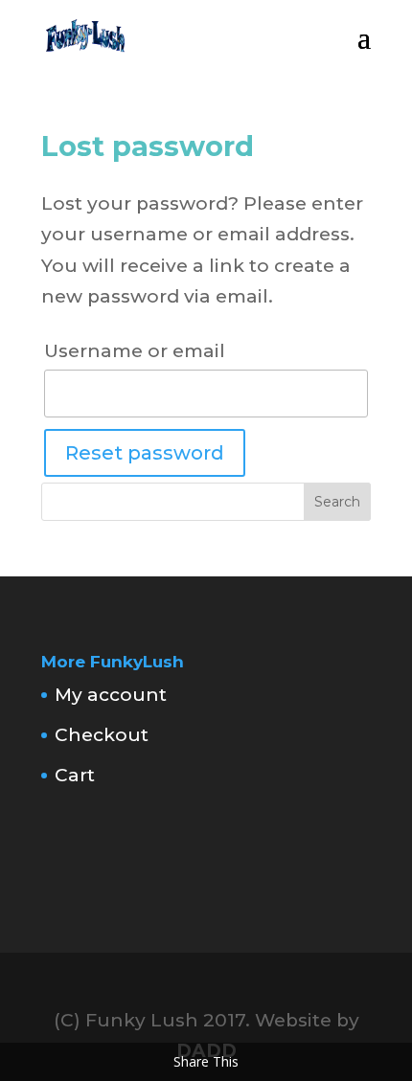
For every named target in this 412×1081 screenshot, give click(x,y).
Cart (75, 775)
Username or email (134, 351)
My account (111, 695)
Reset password (144, 452)
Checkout (102, 735)
